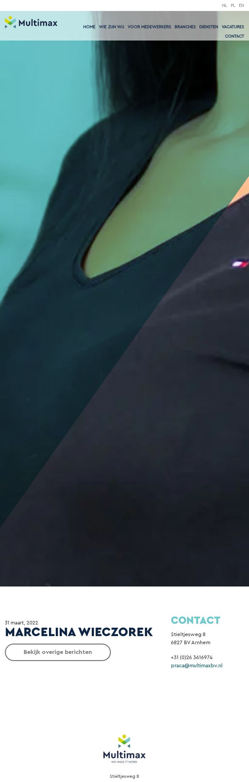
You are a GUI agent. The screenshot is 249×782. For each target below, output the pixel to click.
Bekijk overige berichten (58, 652)
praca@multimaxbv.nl (196, 665)
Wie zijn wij (111, 27)
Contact (234, 36)
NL (224, 5)
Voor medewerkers (149, 27)
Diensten (208, 27)
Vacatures (233, 27)
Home (89, 27)
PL (233, 5)
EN (241, 5)
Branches (185, 27)
